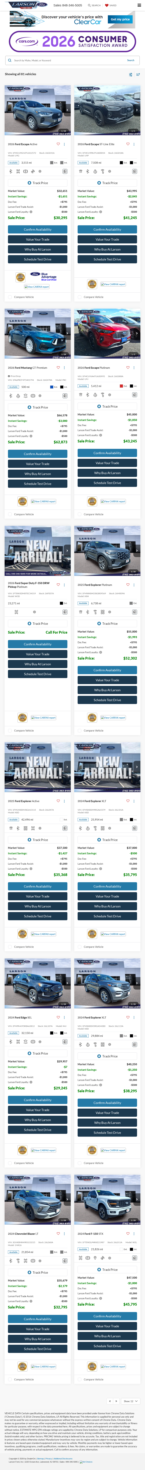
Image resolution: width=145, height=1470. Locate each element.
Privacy (48, 1459)
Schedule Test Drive (37, 259)
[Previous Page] (110, 1401)
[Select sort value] (137, 74)
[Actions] (64, 144)
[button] (67, 110)
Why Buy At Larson (38, 249)
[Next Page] (116, 1401)
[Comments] (65, 171)
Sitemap (40, 1459)
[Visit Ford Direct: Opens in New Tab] (86, 1462)
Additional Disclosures (63, 1459)
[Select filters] (131, 74)
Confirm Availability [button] (37, 229)
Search (130, 60)
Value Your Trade (37, 239)
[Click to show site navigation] (139, 5)
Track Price (40, 183)
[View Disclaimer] (40, 171)
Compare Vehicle (24, 297)
